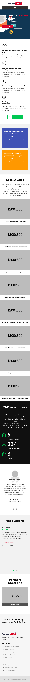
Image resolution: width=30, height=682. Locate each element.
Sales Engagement (10, 670)
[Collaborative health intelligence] (2, 216)
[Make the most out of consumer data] (2, 393)
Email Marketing (9, 652)
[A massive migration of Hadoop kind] (2, 317)
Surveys (7, 664)
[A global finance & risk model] (2, 342)
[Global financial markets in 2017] (2, 292)
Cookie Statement (16, 679)
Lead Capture (8, 657)
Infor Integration (9, 649)
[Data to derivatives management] (2, 241)
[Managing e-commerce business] (2, 368)
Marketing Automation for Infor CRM (14, 646)
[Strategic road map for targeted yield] (2, 267)
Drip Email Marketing (10, 654)
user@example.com (9, 542)
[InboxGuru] (15, 3)
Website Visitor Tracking (11, 667)
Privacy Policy (6, 679)
